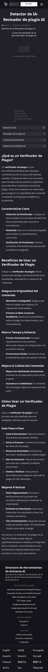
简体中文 (22, 661)
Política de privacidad (24, 635)
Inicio (6, 25)
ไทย (19, 667)
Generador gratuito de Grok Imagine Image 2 (24, 590)
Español (7, 656)
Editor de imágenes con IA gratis (24, 597)
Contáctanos (24, 642)
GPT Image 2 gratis (24, 601)
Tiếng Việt (38, 667)
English (6, 650)
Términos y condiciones (24, 638)
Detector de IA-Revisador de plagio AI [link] (18, 28)
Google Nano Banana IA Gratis (24, 604)
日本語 (21, 650)
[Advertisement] (24, 83)
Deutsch (22, 656)
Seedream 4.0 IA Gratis (24, 612)
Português (38, 650)
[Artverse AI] (6, 4)
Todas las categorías (21, 25)
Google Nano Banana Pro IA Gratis (24, 608)
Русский (37, 656)
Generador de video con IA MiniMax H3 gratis (24, 593)
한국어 (6, 667)
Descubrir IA (24, 621)
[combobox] (14, 4)
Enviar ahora (29, 4)
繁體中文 (37, 661)
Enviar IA (24, 625)
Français (7, 661)
